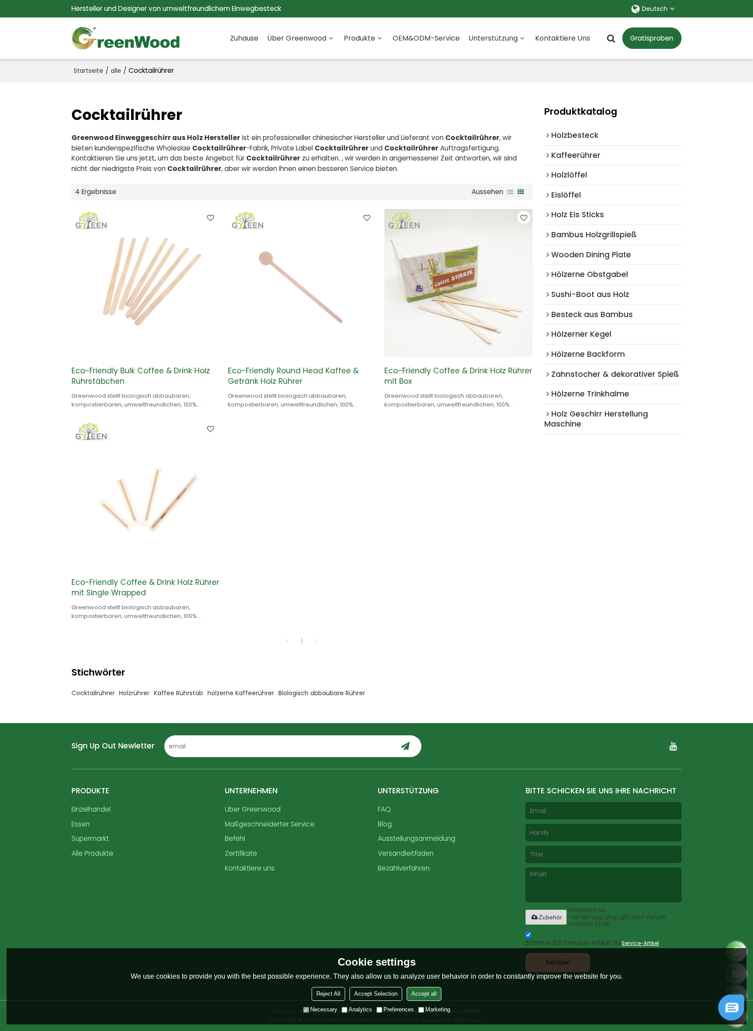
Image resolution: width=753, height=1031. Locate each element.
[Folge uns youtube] (673, 746)
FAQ (384, 809)
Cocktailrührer (93, 693)
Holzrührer (134, 693)
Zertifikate (241, 853)
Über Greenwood (296, 38)
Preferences (398, 1009)
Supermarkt (90, 838)
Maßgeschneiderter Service (270, 824)
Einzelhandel (91, 809)
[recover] (731, 1018)
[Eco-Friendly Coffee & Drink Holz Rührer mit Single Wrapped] (145, 494)
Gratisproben (651, 38)
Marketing (437, 1009)
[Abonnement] (405, 746)
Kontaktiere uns (562, 38)
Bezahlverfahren (404, 868)
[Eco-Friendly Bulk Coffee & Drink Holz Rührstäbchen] (145, 283)
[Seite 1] (287, 641)
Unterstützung (493, 38)
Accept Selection (375, 993)
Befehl (235, 838)
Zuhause (244, 38)
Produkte (359, 38)
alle (116, 70)
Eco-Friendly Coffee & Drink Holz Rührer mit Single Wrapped (145, 587)
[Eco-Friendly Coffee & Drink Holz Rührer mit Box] (458, 283)
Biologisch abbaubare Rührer (321, 693)
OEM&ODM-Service (426, 38)
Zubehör (550, 917)
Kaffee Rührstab (178, 693)
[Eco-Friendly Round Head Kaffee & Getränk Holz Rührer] (302, 283)
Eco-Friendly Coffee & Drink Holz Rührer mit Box (458, 375)
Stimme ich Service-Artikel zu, (592, 942)
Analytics (360, 1009)
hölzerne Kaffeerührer (240, 693)
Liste (510, 192)
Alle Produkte (92, 853)
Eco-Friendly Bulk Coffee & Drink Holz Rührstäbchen (140, 375)
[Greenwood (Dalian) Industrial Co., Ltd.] (125, 38)
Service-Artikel (640, 943)
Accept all (424, 993)
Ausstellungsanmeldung (416, 838)
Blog (385, 824)
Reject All (328, 993)
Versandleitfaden (406, 853)
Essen (80, 824)
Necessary (323, 1009)
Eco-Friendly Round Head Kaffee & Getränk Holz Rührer (293, 375)
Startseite (88, 70)
